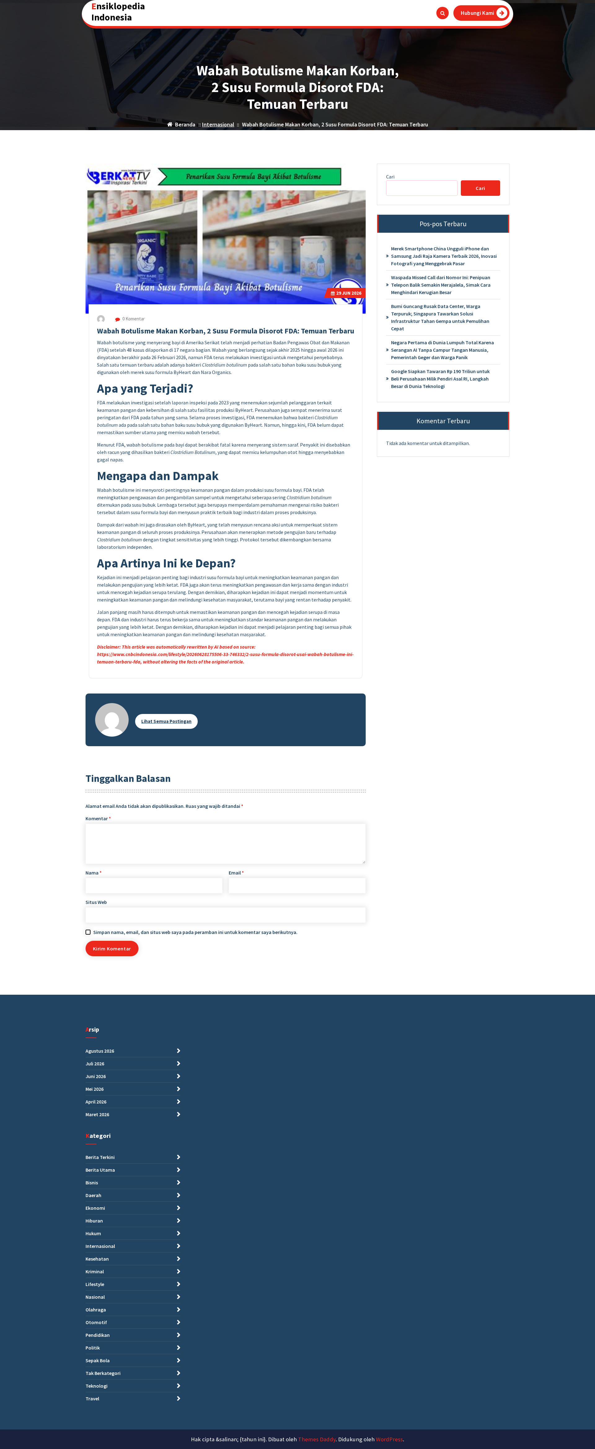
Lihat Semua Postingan (166, 721)
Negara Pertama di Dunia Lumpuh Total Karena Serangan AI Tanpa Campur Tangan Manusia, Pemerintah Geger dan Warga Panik (442, 349)
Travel (92, 1398)
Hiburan (94, 1221)
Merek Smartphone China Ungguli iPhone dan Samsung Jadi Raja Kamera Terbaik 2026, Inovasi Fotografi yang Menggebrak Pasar (444, 255)
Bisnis (92, 1182)
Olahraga (96, 1309)
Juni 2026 (96, 1076)
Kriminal (95, 1271)
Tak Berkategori (103, 1373)
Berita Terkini (100, 1157)
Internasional (218, 124)
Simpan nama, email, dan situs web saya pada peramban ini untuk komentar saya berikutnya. (195, 932)
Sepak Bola (98, 1360)
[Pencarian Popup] (442, 13)
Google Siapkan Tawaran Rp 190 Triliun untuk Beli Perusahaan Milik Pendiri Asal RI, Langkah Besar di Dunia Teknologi (440, 378)
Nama (94, 873)
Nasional (95, 1297)
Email (236, 873)
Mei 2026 (95, 1089)
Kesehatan (97, 1259)
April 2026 (96, 1102)
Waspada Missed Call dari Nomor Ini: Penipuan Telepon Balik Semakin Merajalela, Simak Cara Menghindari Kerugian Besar (441, 284)
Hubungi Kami (477, 12)
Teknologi (97, 1386)
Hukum (93, 1233)
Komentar (98, 818)
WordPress (389, 1439)
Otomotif (96, 1322)
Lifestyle (95, 1284)
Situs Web (96, 902)
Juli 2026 (95, 1063)
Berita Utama (100, 1170)
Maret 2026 (97, 1114)
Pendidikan (98, 1335)
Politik (93, 1348)
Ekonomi (95, 1208)
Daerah (93, 1195)
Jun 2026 (348, 293)
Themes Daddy (317, 1439)
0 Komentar (133, 319)
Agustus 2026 (100, 1051)
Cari (390, 177)
